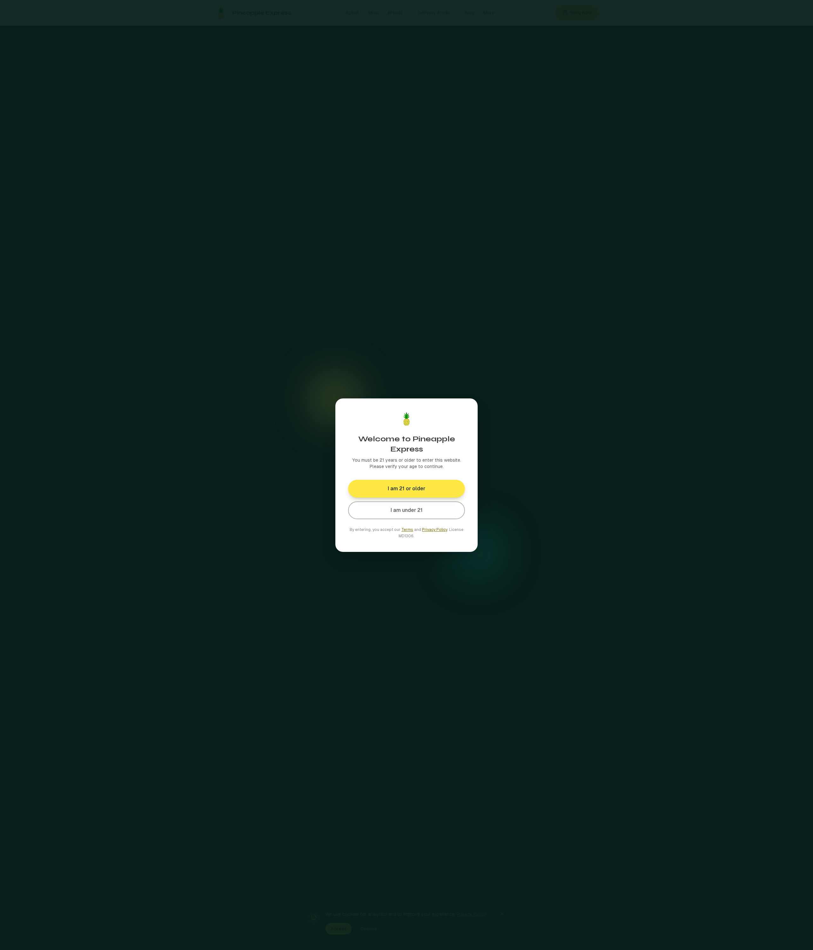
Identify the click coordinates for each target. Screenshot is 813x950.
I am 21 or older (406, 488)
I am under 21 (407, 510)
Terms (407, 529)
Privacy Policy (434, 529)
